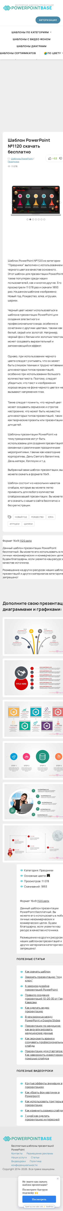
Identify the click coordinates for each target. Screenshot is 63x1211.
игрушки (14, 524)
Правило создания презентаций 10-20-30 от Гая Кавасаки (43, 998)
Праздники (13, 161)
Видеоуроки (18, 1161)
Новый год (21, 517)
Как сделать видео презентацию (37, 1009)
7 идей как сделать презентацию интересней (42, 1117)
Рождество (37, 517)
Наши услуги (19, 1157)
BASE (31, 7)
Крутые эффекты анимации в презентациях (43, 1085)
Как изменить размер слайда (44, 1110)
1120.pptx (26, 541)
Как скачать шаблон (37, 971)
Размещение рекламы (40, 1153)
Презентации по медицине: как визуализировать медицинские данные (43, 1029)
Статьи (35, 1157)
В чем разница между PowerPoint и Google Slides (42, 1018)
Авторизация (48, 20)
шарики (28, 524)
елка (50, 517)
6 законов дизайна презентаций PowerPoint (41, 987)
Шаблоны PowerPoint (22, 158)
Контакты (16, 1153)
